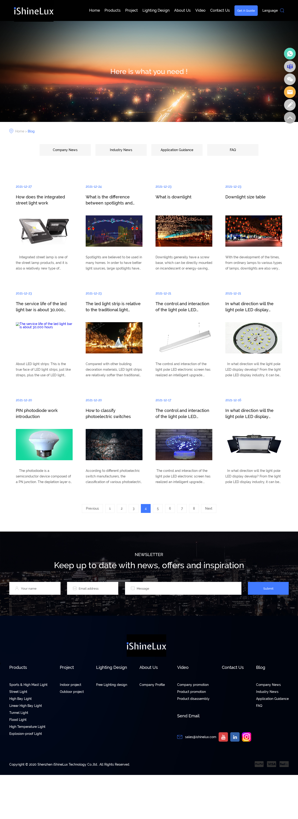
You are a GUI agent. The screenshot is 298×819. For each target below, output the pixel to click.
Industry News (121, 150)
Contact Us (220, 10)
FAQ (233, 150)
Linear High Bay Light (25, 706)
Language (270, 10)
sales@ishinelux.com (200, 737)
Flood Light (18, 720)
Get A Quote (246, 10)
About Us (182, 10)
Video (200, 10)
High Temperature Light (27, 727)
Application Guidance (177, 150)
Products (113, 10)
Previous (92, 508)
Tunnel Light (18, 713)
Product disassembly (193, 699)
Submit (268, 588)
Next (208, 508)
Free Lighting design (111, 685)
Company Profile (152, 685)
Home (94, 10)
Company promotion (193, 685)
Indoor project (70, 685)
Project (131, 10)
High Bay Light (20, 699)
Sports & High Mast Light (28, 685)
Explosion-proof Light (25, 734)
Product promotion (191, 692)
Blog (31, 131)
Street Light (18, 692)
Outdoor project (72, 692)
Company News (65, 150)
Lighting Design (155, 10)
